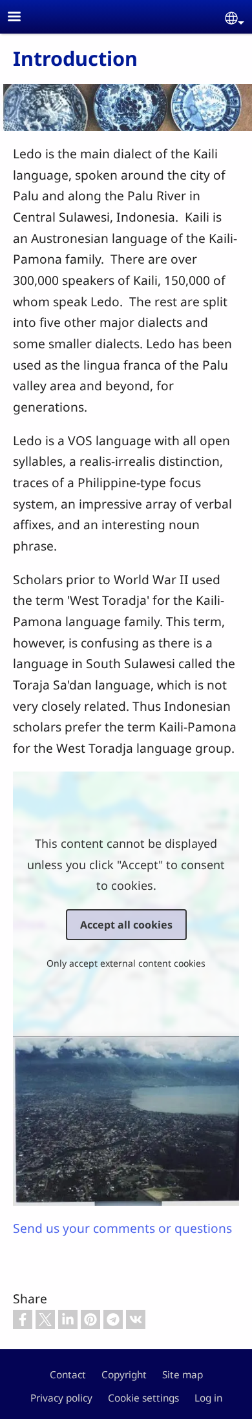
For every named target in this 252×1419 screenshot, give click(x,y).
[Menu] (22, 17)
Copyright (124, 1375)
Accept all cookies (126, 925)
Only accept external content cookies (126, 963)
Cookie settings (143, 1398)
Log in (208, 1398)
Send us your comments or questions (122, 1228)
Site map (182, 1375)
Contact (68, 1375)
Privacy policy (61, 1398)
